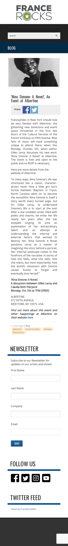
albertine (17, 329)
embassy (47, 329)
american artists (32, 329)
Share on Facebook (26, 110)
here (30, 317)
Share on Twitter (34, 110)
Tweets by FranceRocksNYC (23, 509)
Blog (28, 325)
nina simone (18, 332)
